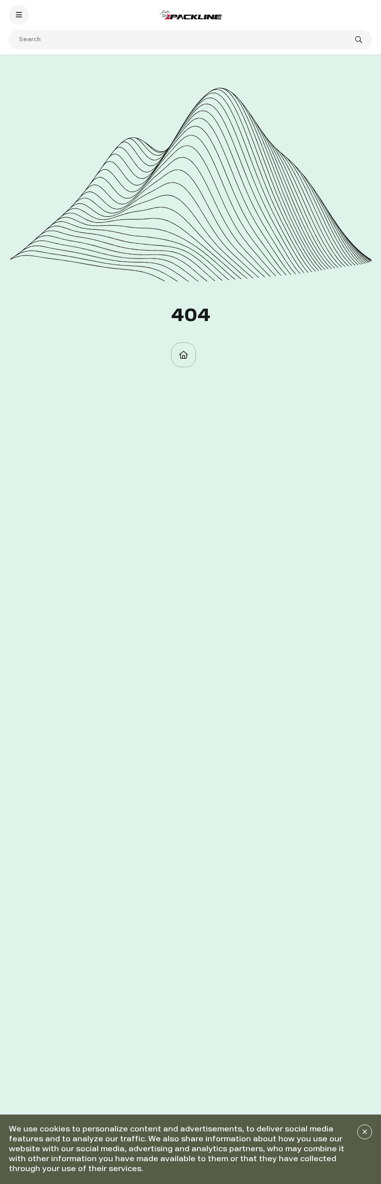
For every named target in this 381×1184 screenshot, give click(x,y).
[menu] (19, 15)
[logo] (190, 14)
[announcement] (364, 1131)
